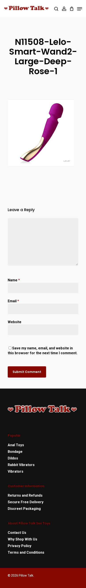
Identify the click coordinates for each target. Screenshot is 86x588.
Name (14, 280)
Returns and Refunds (25, 495)
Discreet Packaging (24, 509)
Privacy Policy (19, 546)
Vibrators (15, 471)
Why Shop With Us (22, 539)
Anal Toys (16, 445)
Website (14, 322)
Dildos (13, 458)
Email (13, 301)
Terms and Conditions (26, 552)
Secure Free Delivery (25, 502)
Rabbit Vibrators (21, 465)
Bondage (15, 452)
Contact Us (17, 533)
